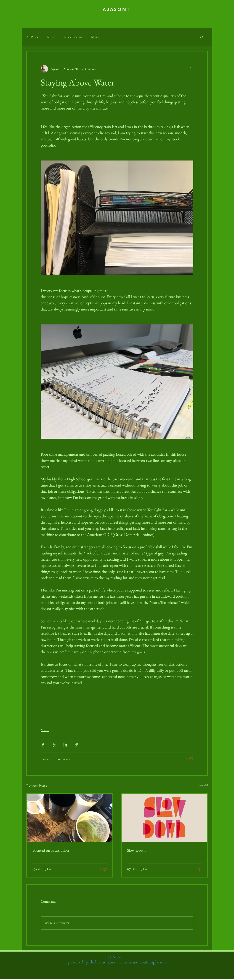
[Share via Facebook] (43, 745)
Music (51, 37)
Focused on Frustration (50, 850)
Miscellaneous (73, 37)
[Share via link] (76, 745)
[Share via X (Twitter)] (54, 745)
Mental (95, 37)
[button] (202, 37)
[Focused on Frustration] (69, 818)
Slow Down (136, 850)
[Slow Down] (164, 818)
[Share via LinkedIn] (65, 745)
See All (203, 785)
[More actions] (190, 69)
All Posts (32, 37)
